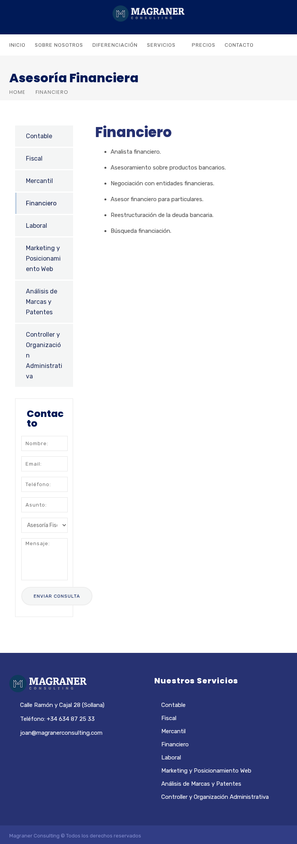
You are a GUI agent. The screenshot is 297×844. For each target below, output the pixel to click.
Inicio (17, 45)
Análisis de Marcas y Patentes (41, 302)
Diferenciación (115, 45)
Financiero (41, 203)
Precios (203, 45)
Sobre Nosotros (59, 45)
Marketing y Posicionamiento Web (43, 258)
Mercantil (39, 181)
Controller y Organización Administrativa (44, 355)
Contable (39, 136)
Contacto (239, 45)
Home (17, 92)
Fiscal (34, 158)
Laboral (36, 225)
